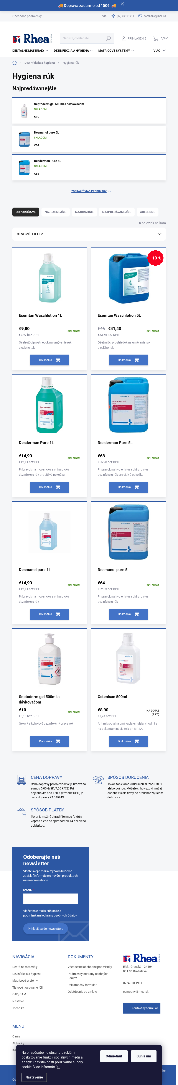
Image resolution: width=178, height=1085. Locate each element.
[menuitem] (30, 50)
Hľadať (108, 38)
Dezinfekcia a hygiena (26, 974)
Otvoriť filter (30, 234)
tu (58, 1067)
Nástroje (18, 1001)
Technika (18, 1008)
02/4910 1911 (132, 983)
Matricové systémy (25, 980)
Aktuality (18, 1043)
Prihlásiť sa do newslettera (45, 928)
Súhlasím (144, 1056)
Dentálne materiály (25, 967)
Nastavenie (34, 1077)
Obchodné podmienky (27, 16)
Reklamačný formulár (82, 985)
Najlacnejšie (55, 212)
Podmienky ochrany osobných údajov (88, 976)
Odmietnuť (114, 1056)
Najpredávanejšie (116, 212)
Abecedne (147, 212)
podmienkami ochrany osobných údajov (50, 915)
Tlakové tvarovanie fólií (27, 987)
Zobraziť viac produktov (89, 191)
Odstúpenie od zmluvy (82, 991)
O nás (16, 1036)
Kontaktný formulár (145, 1008)
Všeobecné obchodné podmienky (90, 967)
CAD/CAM (19, 994)
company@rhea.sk (135, 991)
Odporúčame (26, 212)
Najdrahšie (84, 212)
